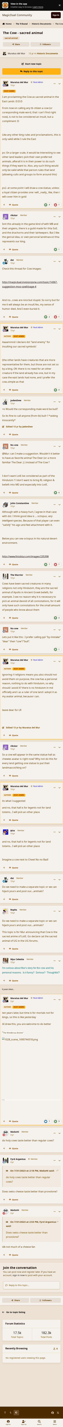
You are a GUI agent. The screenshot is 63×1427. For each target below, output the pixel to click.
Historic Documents (47, 53)
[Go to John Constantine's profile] (5, 504)
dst (12, 260)
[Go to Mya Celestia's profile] (5, 960)
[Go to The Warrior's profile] (5, 576)
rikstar (14, 215)
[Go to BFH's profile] (5, 832)
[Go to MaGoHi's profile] (5, 1133)
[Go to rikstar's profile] (5, 216)
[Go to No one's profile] (5, 446)
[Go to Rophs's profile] (5, 911)
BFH (12, 830)
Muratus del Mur (16, 53)
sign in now (19, 1275)
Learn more (6, 5)
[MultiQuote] (4, 204)
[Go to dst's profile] (5, 261)
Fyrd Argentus (18, 1159)
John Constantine (19, 503)
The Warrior (16, 575)
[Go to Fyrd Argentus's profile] (5, 1160)
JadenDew (15, 400)
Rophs (13, 909)
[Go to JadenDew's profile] (5, 402)
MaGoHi (14, 1131)
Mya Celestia (17, 959)
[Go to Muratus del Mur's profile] (4, 53)
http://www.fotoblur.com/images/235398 (25, 556)
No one (14, 445)
